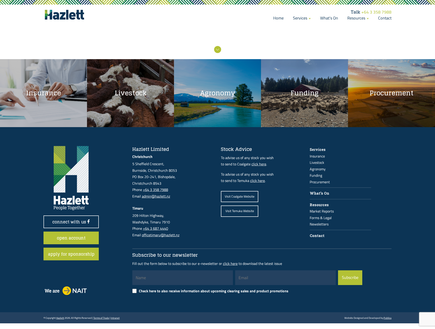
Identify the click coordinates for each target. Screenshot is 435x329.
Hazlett (60, 318)
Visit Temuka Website (239, 210)
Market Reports (322, 211)
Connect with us (69, 221)
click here (258, 164)
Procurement (320, 182)
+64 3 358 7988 (371, 12)
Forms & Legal (321, 217)
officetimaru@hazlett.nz (160, 235)
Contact (385, 18)
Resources (356, 18)
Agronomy (318, 169)
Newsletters (319, 224)
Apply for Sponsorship (71, 254)
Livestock (317, 162)
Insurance (317, 156)
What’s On (329, 18)
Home (278, 18)
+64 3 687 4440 (155, 228)
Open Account (71, 238)
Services (300, 18)
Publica (388, 318)
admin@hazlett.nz (156, 196)
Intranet (115, 318)
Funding (316, 175)
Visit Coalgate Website (239, 196)
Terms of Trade (101, 318)
